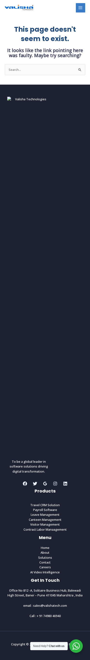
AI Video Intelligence (45, 572)
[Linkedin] (65, 483)
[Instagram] (55, 483)
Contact (45, 562)
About (45, 552)
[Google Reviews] (45, 483)
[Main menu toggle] (80, 7)
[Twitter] (35, 483)
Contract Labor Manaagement (45, 529)
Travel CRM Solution (45, 505)
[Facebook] (25, 483)
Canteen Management (45, 519)
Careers (45, 567)
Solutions (45, 557)
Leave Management (45, 514)
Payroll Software (45, 510)
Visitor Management (45, 524)
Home (45, 548)
